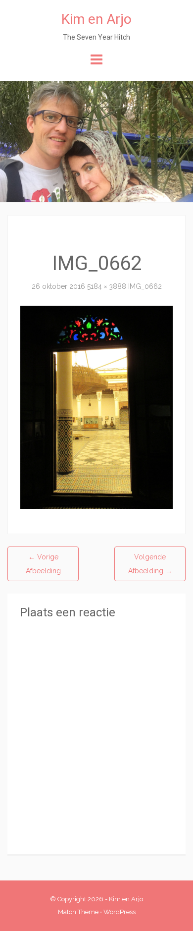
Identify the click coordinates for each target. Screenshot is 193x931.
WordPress (119, 912)
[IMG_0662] (96, 407)
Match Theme (78, 912)
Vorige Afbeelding (43, 564)
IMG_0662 (145, 286)
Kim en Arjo (96, 19)
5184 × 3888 (106, 286)
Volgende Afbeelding (150, 564)
